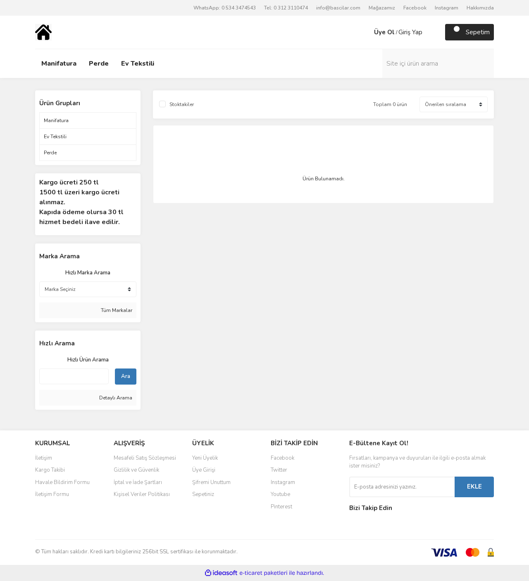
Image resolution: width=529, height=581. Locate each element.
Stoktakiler (181, 104)
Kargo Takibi (50, 470)
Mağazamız (382, 8)
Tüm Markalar (116, 310)
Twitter (279, 470)
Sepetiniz (203, 494)
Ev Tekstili (137, 63)
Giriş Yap (410, 32)
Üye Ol (384, 32)
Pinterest (281, 506)
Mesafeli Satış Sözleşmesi (145, 458)
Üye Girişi (203, 470)
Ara (125, 376)
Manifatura (58, 63)
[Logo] (43, 31)
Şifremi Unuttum (211, 482)
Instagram (446, 8)
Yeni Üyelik (205, 458)
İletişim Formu (52, 494)
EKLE (474, 486)
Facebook (415, 8)
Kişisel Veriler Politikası (142, 494)
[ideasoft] (221, 573)
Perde (99, 63)
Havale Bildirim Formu (62, 482)
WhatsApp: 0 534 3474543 (224, 8)
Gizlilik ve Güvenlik (136, 470)
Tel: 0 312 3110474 (286, 8)
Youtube (280, 494)
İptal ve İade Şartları (138, 482)
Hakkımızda (480, 8)
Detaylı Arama (115, 397)
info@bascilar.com (338, 8)
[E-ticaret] (263, 573)
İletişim (43, 458)
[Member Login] (365, 32)
